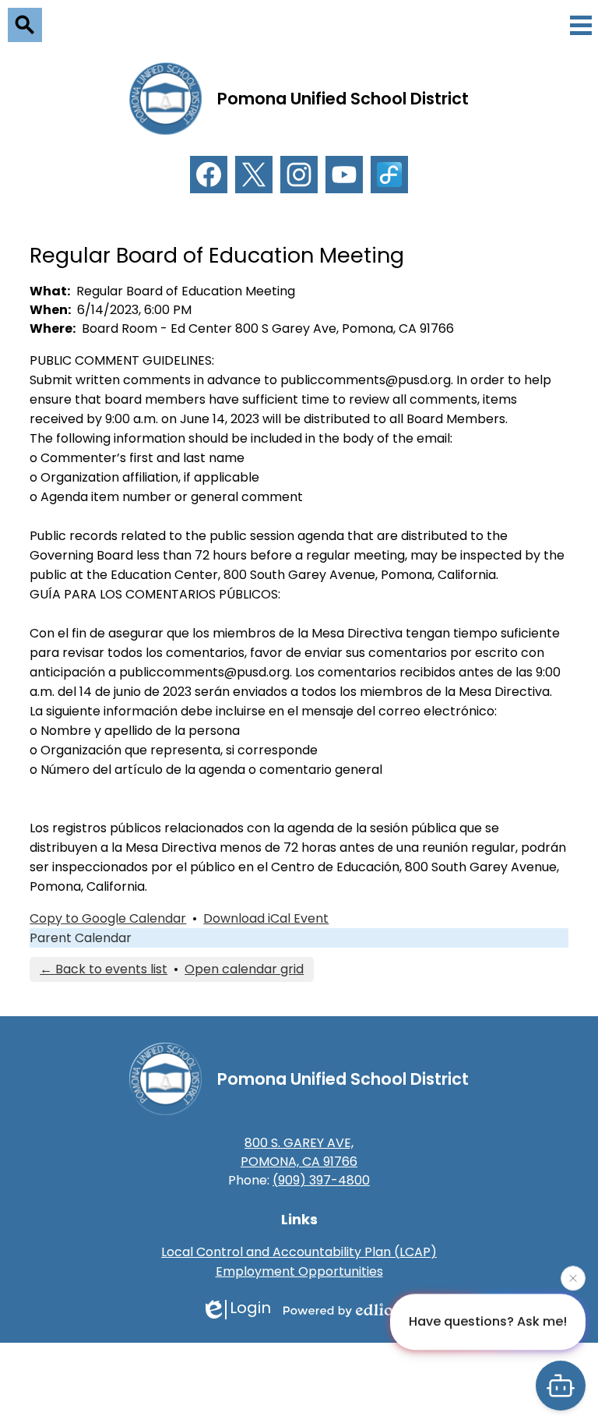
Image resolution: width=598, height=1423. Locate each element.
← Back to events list (103, 969)
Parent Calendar (81, 938)
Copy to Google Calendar (108, 918)
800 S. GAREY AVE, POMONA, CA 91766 (299, 1152)
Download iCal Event (266, 918)
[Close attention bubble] (573, 1277)
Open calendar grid (244, 969)
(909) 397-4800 (321, 1180)
